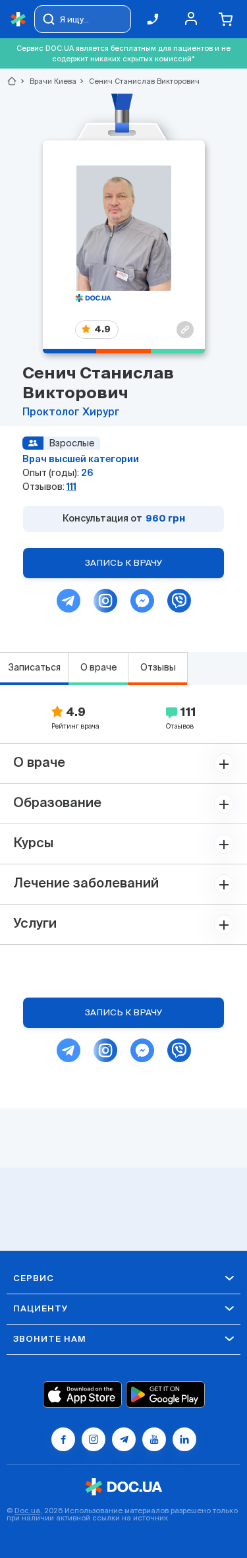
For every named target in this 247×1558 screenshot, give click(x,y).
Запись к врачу (124, 563)
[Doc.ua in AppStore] (82, 1394)
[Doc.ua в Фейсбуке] (63, 1439)
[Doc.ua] (18, 19)
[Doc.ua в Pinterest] (184, 1439)
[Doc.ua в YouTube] (154, 1439)
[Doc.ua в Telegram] (124, 1439)
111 (71, 486)
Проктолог (52, 412)
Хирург (101, 412)
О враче (98, 667)
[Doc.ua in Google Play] (165, 1394)
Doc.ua (27, 1510)
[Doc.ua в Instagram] (93, 1439)
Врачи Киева (47, 81)
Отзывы (158, 667)
